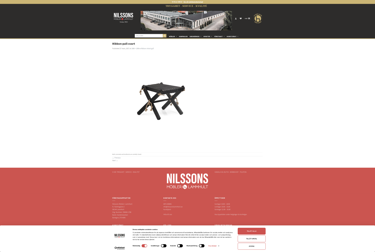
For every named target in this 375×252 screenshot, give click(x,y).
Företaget (218, 36)
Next (115, 160)
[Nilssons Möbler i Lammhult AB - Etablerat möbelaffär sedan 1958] (123, 19)
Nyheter (207, 36)
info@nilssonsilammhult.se (173, 207)
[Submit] (164, 36)
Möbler (172, 36)
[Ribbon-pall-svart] (161, 101)
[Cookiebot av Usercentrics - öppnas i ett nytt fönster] (119, 248)
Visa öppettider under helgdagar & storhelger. (231, 214)
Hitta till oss (167, 214)
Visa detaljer (212, 246)
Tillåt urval (251, 239)
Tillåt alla (252, 231)
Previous (116, 158)
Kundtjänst (231, 36)
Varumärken (194, 36)
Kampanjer (183, 36)
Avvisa (251, 246)
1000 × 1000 (135, 48)
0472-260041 (167, 204)
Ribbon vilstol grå (147, 48)
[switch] (164, 245)
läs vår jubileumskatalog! (193, 2)
